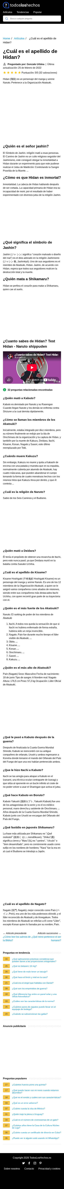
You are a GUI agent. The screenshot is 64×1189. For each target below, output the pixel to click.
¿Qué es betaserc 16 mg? (24, 966)
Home (6, 38)
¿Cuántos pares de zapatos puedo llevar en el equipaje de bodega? (34, 1008)
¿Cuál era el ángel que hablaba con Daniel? (33, 983)
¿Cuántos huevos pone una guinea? (29, 1084)
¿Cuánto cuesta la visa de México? (28, 1108)
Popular (37, 12)
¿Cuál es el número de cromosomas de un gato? (35, 1120)
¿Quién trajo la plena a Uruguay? (27, 1114)
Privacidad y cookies (49, 1168)
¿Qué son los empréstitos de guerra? (29, 988)
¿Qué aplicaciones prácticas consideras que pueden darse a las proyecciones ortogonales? (34, 960)
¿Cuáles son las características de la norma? (33, 1001)
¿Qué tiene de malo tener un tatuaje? (29, 971)
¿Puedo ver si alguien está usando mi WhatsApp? (35, 1138)
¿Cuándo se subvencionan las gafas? (30, 1014)
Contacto (29, 1168)
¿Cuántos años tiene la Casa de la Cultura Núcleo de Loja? (35, 1126)
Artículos (7, 12)
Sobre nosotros (12, 1168)
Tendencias (23, 12)
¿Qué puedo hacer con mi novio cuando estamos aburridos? (35, 1091)
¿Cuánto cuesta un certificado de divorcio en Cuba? (36, 1132)
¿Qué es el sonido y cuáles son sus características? (36, 1097)
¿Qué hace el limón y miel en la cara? (30, 977)
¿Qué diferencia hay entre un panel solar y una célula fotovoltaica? (34, 995)
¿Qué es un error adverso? (25, 1103)
